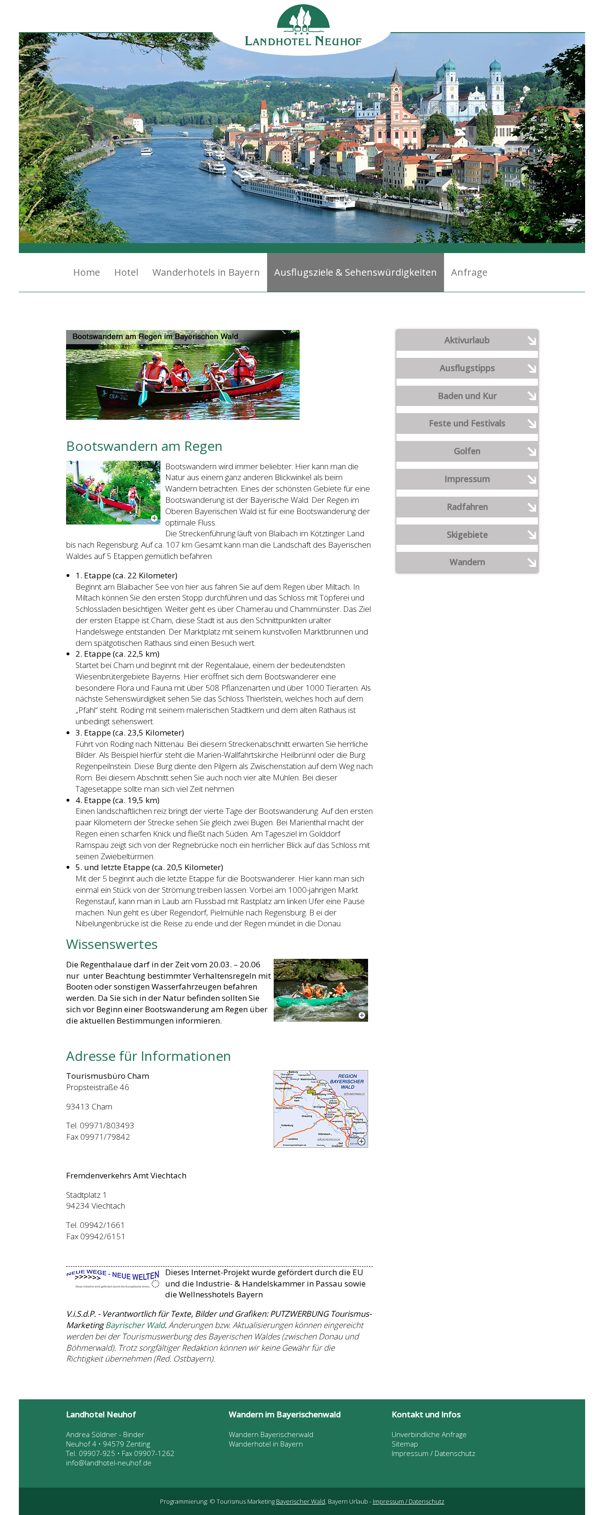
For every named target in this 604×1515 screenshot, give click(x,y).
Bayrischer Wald (135, 1325)
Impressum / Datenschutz (433, 1453)
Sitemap (405, 1443)
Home (86, 272)
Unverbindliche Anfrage (429, 1434)
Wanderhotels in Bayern (206, 272)
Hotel (126, 272)
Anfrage (469, 272)
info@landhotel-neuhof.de (108, 1462)
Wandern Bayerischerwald (271, 1434)
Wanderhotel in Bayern (266, 1443)
